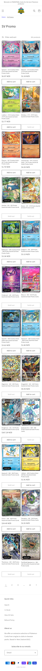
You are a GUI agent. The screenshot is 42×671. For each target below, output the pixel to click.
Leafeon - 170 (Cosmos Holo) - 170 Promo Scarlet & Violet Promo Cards (11, 116)
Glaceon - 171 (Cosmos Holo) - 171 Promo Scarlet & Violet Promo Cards (30, 71)
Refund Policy (9, 620)
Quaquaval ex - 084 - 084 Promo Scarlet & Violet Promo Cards (30, 429)
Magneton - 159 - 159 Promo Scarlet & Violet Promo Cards (10, 385)
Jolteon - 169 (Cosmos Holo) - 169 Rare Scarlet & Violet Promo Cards (30, 474)
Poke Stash (22, 667)
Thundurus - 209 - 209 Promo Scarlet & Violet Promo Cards (10, 563)
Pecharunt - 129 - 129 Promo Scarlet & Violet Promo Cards (10, 296)
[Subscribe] (34, 652)
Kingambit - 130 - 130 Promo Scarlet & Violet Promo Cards (30, 385)
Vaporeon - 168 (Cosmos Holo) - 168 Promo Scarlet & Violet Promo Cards (30, 340)
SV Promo (10, 17)
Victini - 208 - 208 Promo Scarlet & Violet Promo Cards (10, 519)
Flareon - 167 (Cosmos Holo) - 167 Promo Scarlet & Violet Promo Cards (11, 162)
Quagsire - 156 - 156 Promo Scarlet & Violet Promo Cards (30, 250)
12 (30, 585)
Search (6, 605)
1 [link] (5, 585)
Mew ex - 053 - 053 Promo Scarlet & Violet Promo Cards (30, 295)
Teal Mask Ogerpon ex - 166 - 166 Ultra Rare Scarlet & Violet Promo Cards (30, 564)
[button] (2, 10)
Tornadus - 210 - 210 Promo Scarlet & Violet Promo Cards (30, 519)
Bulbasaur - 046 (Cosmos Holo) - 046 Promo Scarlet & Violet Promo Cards (11, 251)
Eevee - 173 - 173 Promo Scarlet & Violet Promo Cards (30, 207)
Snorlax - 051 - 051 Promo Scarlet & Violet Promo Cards (10, 206)
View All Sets (9, 615)
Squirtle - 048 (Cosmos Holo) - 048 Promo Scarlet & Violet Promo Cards (11, 340)
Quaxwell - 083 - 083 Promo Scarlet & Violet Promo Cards (10, 474)
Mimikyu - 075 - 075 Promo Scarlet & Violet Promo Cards (30, 116)
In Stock (7, 610)
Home (3, 17)
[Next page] (36, 584)
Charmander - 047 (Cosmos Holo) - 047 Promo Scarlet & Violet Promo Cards (29, 162)
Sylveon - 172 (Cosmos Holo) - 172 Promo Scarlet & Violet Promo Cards (11, 71)
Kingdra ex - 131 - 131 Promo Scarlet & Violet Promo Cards (10, 428)
